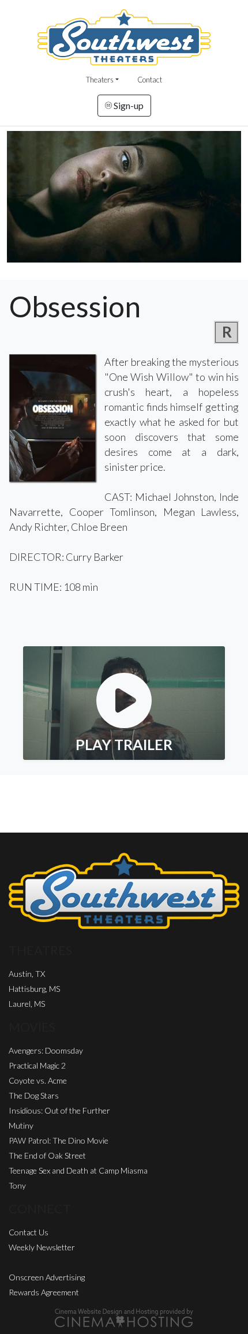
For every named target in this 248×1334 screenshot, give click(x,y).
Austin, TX (27, 974)
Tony (17, 1185)
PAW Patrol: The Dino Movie (58, 1140)
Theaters (100, 79)
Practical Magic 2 (37, 1065)
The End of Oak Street (47, 1155)
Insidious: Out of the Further (59, 1110)
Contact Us (28, 1232)
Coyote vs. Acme (38, 1080)
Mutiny (21, 1125)
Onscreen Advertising (47, 1277)
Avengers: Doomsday (46, 1050)
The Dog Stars (34, 1095)
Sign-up (128, 105)
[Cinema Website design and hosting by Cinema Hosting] (124, 1317)
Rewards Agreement (44, 1292)
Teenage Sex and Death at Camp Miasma (78, 1170)
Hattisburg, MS (34, 989)
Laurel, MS (27, 1004)
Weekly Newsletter (42, 1247)
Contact (149, 79)
